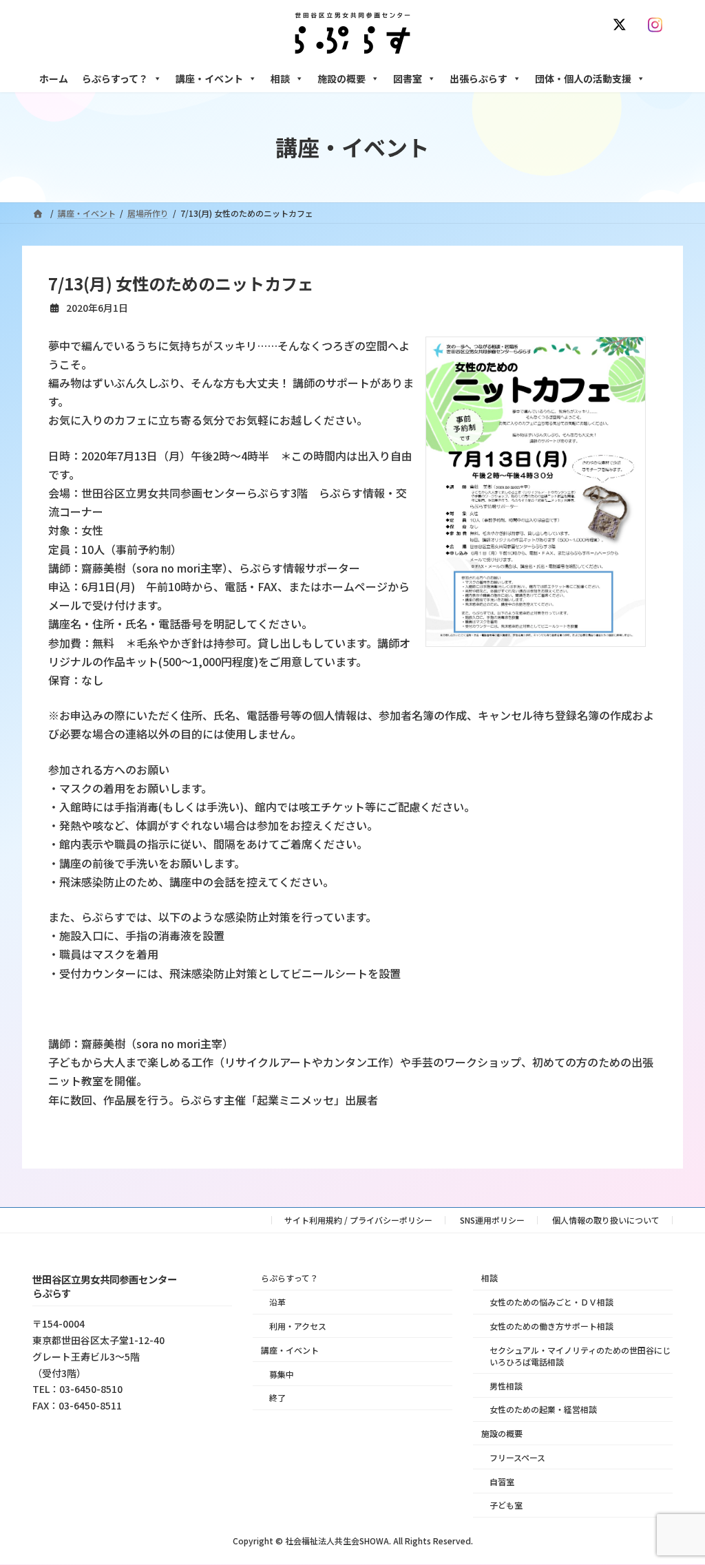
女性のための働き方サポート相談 (551, 1326)
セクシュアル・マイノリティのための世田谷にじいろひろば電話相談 (580, 1355)
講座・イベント (209, 78)
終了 (277, 1398)
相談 (280, 78)
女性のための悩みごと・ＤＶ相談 (551, 1302)
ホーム (53, 78)
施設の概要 (341, 78)
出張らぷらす (478, 78)
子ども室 (506, 1505)
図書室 (407, 78)
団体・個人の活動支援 (583, 78)
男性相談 (506, 1386)
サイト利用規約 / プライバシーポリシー (358, 1220)
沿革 (277, 1302)
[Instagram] (658, 25)
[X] (622, 25)
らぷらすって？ (115, 78)
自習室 (502, 1481)
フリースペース (517, 1457)
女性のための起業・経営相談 (543, 1410)
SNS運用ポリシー (492, 1220)
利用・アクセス (297, 1326)
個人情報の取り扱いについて (606, 1220)
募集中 (281, 1374)
